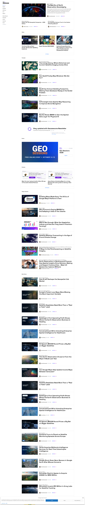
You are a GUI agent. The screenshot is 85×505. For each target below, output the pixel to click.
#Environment (41, 290)
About (4, 22)
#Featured (49, 3)
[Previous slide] (22, 40)
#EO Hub (4, 5)
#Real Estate (41, 247)
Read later (35, 69)
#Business (41, 113)
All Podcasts (47, 187)
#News (44, 113)
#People (46, 277)
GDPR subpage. (54, 134)
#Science (40, 221)
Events (4, 19)
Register (66, 155)
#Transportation (52, 247)
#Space (4, 13)
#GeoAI (4, 6)
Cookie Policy (3, 503)
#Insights (4, 8)
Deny (64, 500)
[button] (83, 497)
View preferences (77, 500)
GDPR (6, 503)
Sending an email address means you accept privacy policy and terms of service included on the (58, 133)
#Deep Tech (45, 342)
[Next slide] (72, 40)
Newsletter (4, 17)
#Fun (3, 11)
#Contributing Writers (43, 61)
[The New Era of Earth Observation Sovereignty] (33, 10)
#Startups (4, 10)
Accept (52, 500)
